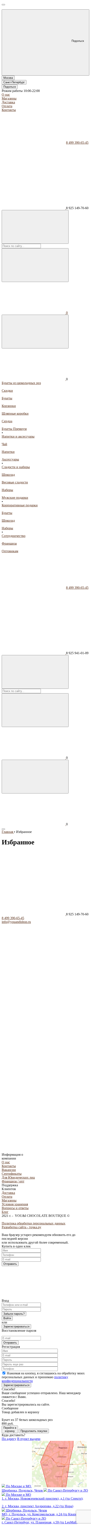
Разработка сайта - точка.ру (21, 1227)
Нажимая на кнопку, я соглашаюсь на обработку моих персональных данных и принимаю (43, 1377)
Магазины (9, 98)
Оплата (7, 106)
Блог (5, 1212)
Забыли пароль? (14, 1313)
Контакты (9, 110)
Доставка (8, 102)
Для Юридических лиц (18, 1177)
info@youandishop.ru (16, 922)
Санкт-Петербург (14, 82)
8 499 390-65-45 (77, 142)
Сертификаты (12, 1173)
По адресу (9, 1439)
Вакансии (9, 1170)
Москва (8, 77)
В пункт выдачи (28, 1439)
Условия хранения (15, 1204)
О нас (6, 94)
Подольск (9, 86)
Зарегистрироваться (16, 1326)
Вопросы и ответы (15, 1208)
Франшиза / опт (13, 1181)
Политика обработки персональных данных (33, 1223)
